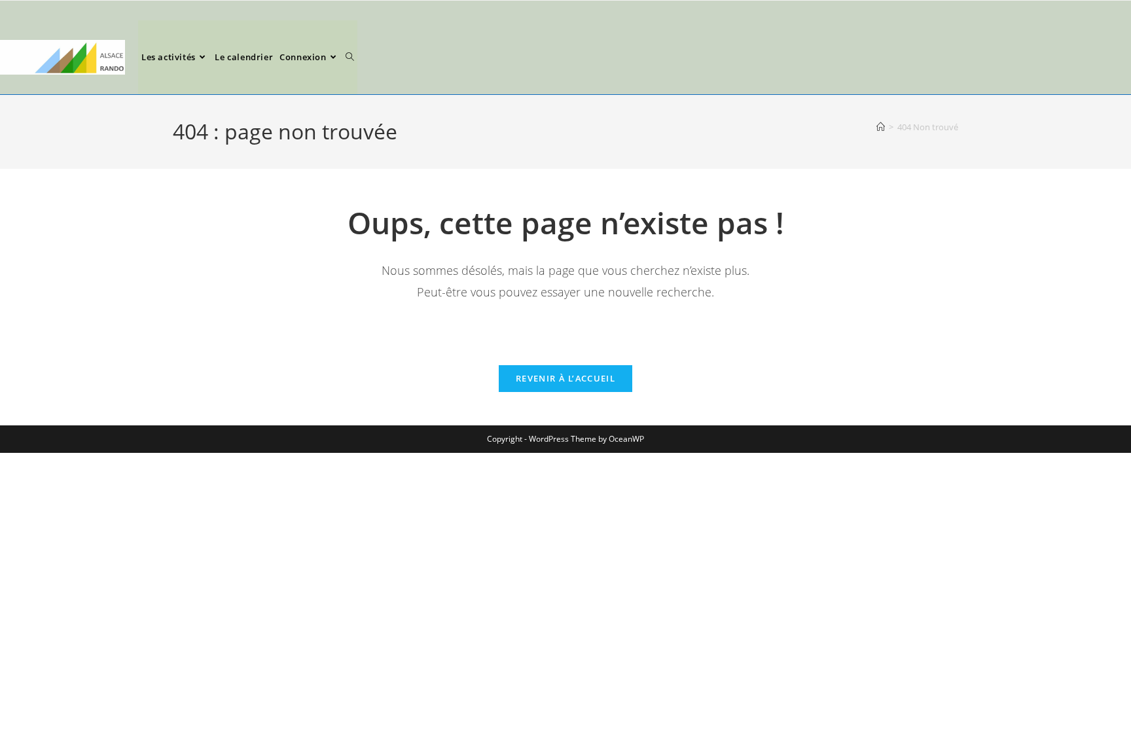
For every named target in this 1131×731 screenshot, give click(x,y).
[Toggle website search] (349, 57)
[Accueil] (880, 127)
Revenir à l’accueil (565, 378)
